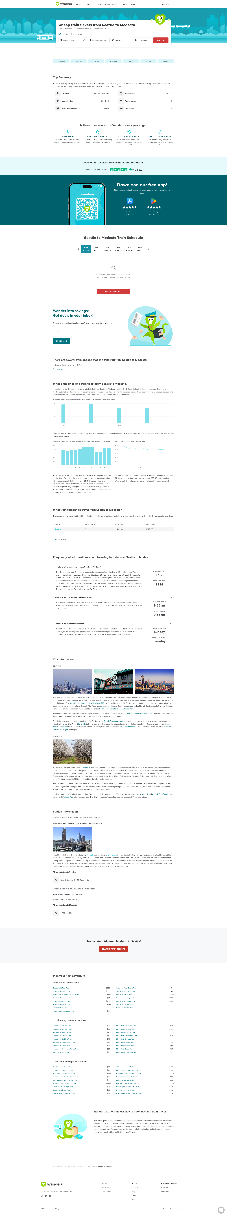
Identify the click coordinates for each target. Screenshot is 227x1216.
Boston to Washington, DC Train (64, 1083)
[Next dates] (148, 249)
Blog (133, 4)
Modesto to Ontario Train (62, 1026)
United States (70, 1166)
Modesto (91, 1166)
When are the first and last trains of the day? (73, 597)
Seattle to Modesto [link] (105, 1166)
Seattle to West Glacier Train (126, 988)
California (86, 768)
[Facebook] (46, 1196)
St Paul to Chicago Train (125, 1080)
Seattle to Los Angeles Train (126, 998)
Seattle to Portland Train (61, 1004)
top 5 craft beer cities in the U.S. (139, 713)
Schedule (61, 61)
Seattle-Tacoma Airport (113, 721)
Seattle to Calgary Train (124, 1004)
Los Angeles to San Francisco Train (129, 1093)
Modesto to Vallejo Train (61, 1052)
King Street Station (127, 727)
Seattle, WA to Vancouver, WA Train (66, 994)
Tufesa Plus (68, 797)
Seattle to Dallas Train (124, 994)
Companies (165, 1191)
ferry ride (82, 724)
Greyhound (112, 855)
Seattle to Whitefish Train (62, 1001)
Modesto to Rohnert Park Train (64, 1042)
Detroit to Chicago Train (61, 1090)
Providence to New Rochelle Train (65, 1077)
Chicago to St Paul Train (125, 1067)
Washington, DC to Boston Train (128, 1087)
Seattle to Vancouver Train (62, 998)
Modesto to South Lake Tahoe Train (66, 1049)
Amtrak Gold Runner (160, 794)
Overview (79, 61)
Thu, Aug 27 (119, 40)
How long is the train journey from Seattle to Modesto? (78, 567)
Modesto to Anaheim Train (62, 1032)
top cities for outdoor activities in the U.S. (87, 703)
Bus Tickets (106, 1188)
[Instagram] (42, 1196)
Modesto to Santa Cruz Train (126, 1052)
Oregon (65, 729)
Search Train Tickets (113, 949)
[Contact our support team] (221, 1210)
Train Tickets (57, 1166)
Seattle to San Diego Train (125, 1001)
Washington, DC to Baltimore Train (65, 1080)
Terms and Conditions (170, 1209)
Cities (148, 61)
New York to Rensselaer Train (64, 1073)
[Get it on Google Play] (154, 201)
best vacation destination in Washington (116, 709)
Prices (96, 61)
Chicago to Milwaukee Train (126, 1083)
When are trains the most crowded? (70, 623)
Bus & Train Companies (106, 4)
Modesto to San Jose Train (62, 1029)
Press (134, 1195)
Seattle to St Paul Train (61, 988)
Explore (124, 4)
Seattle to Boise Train (60, 1008)
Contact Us (165, 1188)
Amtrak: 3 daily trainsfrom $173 (68, 365)
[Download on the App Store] (130, 201)
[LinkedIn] (50, 1196)
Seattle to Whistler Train (125, 1008)
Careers (134, 1199)
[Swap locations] (84, 40)
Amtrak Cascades (60, 727)
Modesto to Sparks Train (125, 1046)
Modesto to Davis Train (124, 1049)
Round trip (78, 34)
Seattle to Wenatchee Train (126, 991)
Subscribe (61, 341)
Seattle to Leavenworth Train (63, 1011)
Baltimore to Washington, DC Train (128, 1073)
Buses (78, 4)
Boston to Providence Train (63, 1070)
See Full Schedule (113, 292)
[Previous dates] (78, 249)
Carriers (113, 61)
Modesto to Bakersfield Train (126, 1036)
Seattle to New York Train (62, 991)
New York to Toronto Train (125, 1090)
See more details (60, 369)
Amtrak (58, 529)
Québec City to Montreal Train (64, 1093)
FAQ (131, 61)
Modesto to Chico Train (61, 1046)
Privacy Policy (182, 1209)
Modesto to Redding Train (62, 1039)
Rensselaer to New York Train (127, 1077)
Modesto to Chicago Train (125, 1039)
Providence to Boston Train (63, 1067)
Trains (89, 4)
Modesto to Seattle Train (125, 1042)
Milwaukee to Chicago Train (63, 1087)
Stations (166, 61)
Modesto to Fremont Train (125, 1032)
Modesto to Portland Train (125, 1029)
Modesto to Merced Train (62, 1036)
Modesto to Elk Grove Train (126, 1026)
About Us (135, 1188)
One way (65, 34)
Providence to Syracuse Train (127, 1070)
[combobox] (69, 40)
